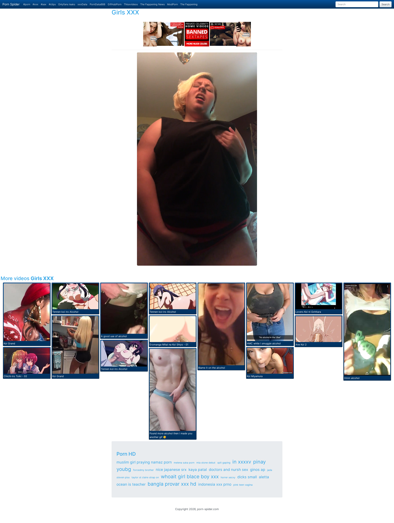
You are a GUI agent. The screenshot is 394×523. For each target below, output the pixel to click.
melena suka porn (184, 462)
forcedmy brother (143, 469)
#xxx (35, 4)
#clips (52, 4)
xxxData (82, 4)
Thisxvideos (131, 4)
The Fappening (188, 4)
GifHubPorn (114, 4)
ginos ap (257, 469)
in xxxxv (241, 462)
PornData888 (97, 4)
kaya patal (198, 469)
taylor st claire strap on (145, 477)
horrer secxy (228, 477)
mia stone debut (205, 462)
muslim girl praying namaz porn (144, 462)
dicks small (247, 477)
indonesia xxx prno (214, 484)
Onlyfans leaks (66, 4)
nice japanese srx (171, 469)
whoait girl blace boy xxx (190, 476)
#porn (26, 4)
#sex (43, 4)
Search (386, 4)
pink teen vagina (243, 484)
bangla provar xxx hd (172, 484)
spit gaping (223, 462)
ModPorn (172, 4)
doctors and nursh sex (228, 469)
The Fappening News (152, 4)
